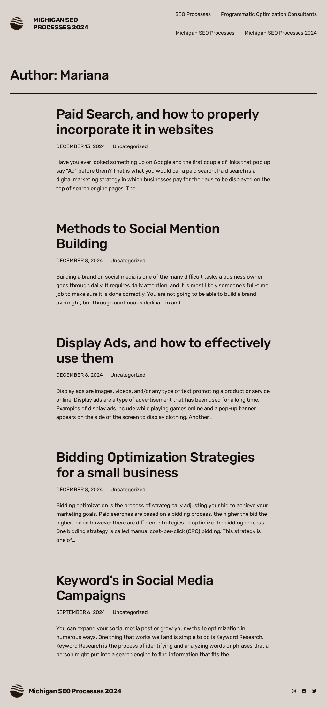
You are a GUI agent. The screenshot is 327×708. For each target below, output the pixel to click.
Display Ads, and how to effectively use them (163, 350)
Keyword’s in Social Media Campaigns (134, 588)
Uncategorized (130, 146)
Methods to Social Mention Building (138, 236)
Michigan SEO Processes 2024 (60, 23)
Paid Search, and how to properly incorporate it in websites (157, 121)
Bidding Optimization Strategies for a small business (155, 465)
